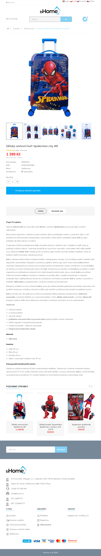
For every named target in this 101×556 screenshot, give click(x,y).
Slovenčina (83, 1)
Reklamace (14, 534)
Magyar (67, 1)
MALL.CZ (85, 515)
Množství (9, 177)
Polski (74, 1)
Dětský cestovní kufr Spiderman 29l (20, 425)
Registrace (44, 520)
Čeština (91, 1)
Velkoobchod (45, 525)
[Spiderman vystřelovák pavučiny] (81, 406)
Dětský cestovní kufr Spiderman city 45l (53, 28)
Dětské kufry (29, 28)
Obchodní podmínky (18, 525)
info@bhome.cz (17, 493)
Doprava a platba (16, 520)
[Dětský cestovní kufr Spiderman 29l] (19, 406)
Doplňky (16, 28)
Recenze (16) (57, 211)
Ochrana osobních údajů (20, 529)
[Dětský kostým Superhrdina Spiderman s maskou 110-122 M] (50, 406)
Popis (40, 211)
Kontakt (12, 515)
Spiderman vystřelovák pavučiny (81, 425)
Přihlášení (44, 515)
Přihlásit (61, 449)
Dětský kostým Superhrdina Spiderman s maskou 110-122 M (50, 427)
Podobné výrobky (17, 386)
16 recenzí (23, 150)
